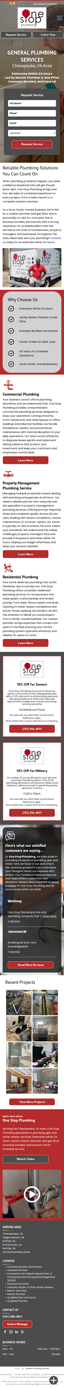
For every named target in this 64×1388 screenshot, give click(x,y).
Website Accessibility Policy (42, 1377)
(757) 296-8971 (12, 1316)
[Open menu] (59, 17)
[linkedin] (16, 1332)
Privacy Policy (6, 1374)
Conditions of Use (49, 1374)
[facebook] (5, 1332)
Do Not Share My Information (27, 1374)
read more (49, 916)
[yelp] (22, 1332)
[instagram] (10, 1332)
